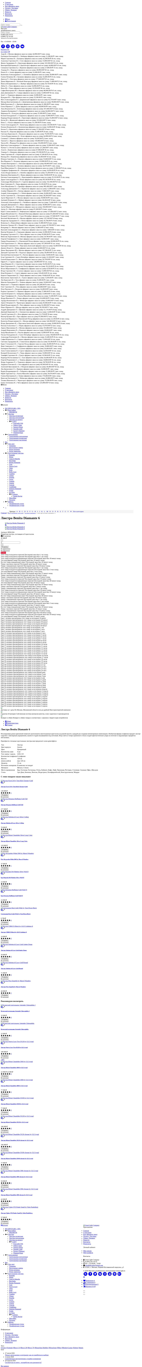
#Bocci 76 (30, 1348)
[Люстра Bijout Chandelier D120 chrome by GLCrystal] (71, 1134)
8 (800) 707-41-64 (7, 36)
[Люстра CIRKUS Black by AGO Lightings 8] (71, 926)
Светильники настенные (18, 440)
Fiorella (11, 477)
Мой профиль (88, 1253)
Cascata (11, 485)
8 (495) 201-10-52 (7, 34)
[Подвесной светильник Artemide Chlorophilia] (71, 1023)
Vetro (11, 468)
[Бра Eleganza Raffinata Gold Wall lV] (71, 890)
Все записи (5, 1366)
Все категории (78, 511)
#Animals (9, 1348)
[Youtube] (12, 46)
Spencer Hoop (18, 427)
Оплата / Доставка (11, 8)
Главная (8, 2)
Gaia (10, 464)
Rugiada (12, 455)
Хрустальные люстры (15, 453)
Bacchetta (12, 461)
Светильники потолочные (18, 436)
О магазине (9, 4)
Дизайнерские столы (16, 504)
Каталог (5, 1225)
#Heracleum (53, 1348)
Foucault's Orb (18, 423)
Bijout (11, 457)
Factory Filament (18, 431)
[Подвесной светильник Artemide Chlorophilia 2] (71, 1005)
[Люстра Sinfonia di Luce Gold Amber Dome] (71, 944)
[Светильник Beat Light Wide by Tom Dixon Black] (71, 908)
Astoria (11, 483)
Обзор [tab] (8, 721)
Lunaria (11, 481)
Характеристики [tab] (12, 723)
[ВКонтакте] (100, 1274)
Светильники (13, 434)
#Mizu (59, 1348)
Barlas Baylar (17, 496)
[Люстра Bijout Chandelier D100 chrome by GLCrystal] (71, 1153)
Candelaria (12, 487)
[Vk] (22, 46)
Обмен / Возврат (11, 10)
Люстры (11, 414)
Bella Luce (12, 472)
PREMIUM (13, 412)
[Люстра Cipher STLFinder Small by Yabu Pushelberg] (71, 1207)
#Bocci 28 (23, 1348)
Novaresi (12, 500)
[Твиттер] (95, 1274)
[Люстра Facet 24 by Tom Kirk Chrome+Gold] (71, 781)
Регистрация (11, 21)
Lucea (11, 479)
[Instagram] (8, 46)
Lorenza (15, 494)
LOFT (14, 421)
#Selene (75, 1348)
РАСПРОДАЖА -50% (12, 408)
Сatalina (12, 474)
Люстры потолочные (16, 418)
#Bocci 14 (16, 1348)
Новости (8, 12)
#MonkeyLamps (67, 1348)
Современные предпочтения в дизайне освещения (23, 1359)
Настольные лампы (16, 447)
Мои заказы (87, 1251)
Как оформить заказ (12, 6)
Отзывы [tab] (9, 725)
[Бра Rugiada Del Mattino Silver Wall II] (71, 872)
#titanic (80, 1348)
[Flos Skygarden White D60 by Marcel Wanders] (71, 853)
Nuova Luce (13, 466)
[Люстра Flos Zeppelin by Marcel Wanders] (71, 981)
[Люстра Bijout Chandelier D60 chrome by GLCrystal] (71, 1189)
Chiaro (11, 475)
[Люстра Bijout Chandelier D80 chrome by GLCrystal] (71, 1171)
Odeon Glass (17, 425)
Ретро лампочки (15, 451)
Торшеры (12, 446)
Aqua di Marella (14, 459)
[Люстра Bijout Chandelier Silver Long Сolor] (71, 835)
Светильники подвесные (18, 438)
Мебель (10, 502)
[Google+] (119, 1274)
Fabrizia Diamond (15, 489)
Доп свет (11, 444)
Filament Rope (18, 433)
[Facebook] (3, 46)
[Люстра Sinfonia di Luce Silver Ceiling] (71, 817)
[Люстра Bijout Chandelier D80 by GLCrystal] (71, 1080)
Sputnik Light (17, 429)
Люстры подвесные (16, 416)
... (5, 507)
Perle (10, 470)
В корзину (5, 547)
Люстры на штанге (16, 419)
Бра (6, 442)
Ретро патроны (14, 449)
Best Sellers (12, 410)
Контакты (8, 14)
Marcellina (12, 498)
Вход (8, 19)
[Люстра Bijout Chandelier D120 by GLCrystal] (71, 1116)
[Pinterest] (17, 46)
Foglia (11, 490)
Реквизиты (9, 15)
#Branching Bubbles (41, 1348)
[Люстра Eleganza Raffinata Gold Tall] (71, 799)
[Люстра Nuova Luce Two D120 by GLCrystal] (71, 1042)
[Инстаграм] (105, 1274)
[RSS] (85, 1274)
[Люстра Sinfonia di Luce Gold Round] (71, 963)
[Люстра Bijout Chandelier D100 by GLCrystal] (71, 1098)
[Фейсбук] (90, 1274)
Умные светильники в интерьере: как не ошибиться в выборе (27, 1355)
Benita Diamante (14, 462)
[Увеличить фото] (2, 782)
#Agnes (3, 1348)
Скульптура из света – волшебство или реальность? (23, 1362)
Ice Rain (12, 492)
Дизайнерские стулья (16, 505)
